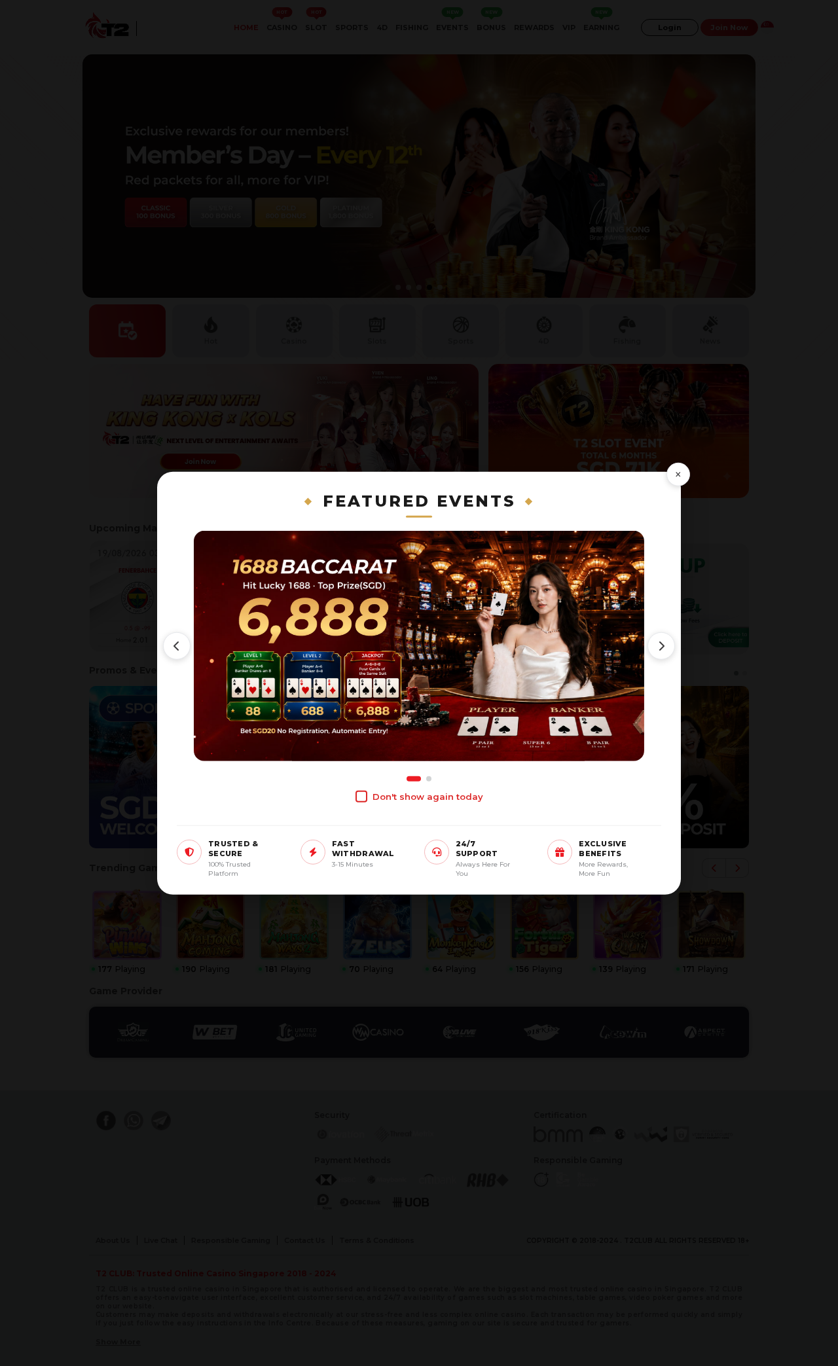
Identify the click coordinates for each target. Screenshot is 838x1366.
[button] (177, 646)
